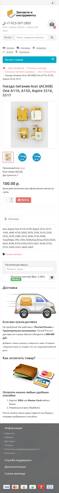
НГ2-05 (19, 171)
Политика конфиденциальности (22, 449)
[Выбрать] (52, 277)
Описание (13, 219)
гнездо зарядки (13, 254)
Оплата (10, 48)
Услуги (9, 52)
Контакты (24, 52)
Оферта (9, 437)
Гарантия (41, 48)
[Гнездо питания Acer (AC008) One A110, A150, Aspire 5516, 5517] (29, 125)
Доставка (25, 48)
